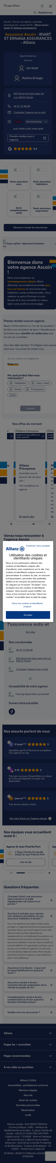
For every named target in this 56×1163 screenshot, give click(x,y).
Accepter (28, 615)
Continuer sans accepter (38, 545)
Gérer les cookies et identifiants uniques (27, 605)
